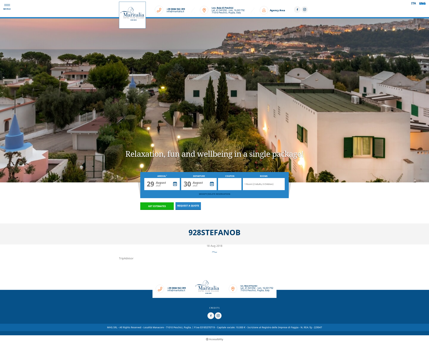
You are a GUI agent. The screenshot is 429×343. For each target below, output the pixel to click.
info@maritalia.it (175, 11)
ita (413, 3)
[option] (214, 100)
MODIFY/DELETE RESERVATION (214, 194)
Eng (422, 3)
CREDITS (214, 307)
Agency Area (277, 10)
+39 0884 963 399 (176, 9)
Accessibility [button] (216, 339)
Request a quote (188, 205)
